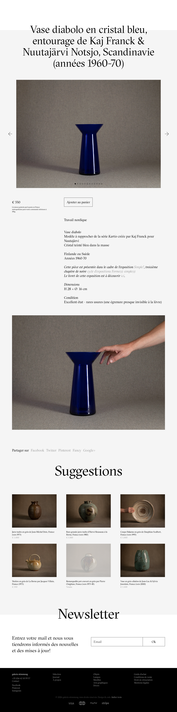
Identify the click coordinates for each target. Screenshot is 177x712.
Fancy (77, 450)
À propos (57, 679)
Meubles (97, 679)
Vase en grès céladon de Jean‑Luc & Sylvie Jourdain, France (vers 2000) (139, 582)
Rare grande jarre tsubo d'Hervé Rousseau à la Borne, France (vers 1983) (86, 533)
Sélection (57, 674)
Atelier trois (116, 697)
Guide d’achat (140, 674)
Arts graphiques (100, 682)
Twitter (51, 450)
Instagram (16, 690)
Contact (15, 681)
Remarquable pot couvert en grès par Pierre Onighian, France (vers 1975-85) (85, 582)
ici (122, 276)
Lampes (96, 677)
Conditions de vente (143, 677)
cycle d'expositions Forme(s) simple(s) (111, 271)
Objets (96, 674)
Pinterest (64, 450)
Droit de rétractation (143, 679)
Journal (56, 677)
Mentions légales (141, 682)
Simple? (139, 267)
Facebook (37, 450)
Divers (96, 685)
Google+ (89, 450)
